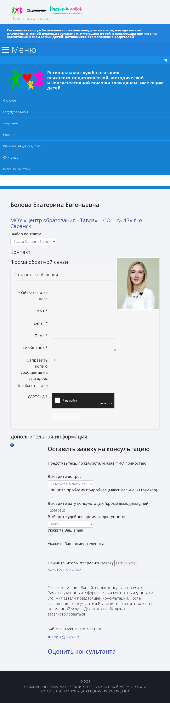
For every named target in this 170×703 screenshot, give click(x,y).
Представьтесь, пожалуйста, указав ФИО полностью (97, 463)
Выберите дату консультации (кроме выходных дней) (98, 503)
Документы (10, 123)
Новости (9, 135)
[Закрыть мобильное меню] (166, 60)
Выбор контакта (25, 233)
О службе (9, 100)
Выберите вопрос (64, 476)
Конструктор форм (64, 569)
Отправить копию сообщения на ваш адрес (34, 369)
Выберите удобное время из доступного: (86, 516)
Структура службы (15, 112)
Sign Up (72, 636)
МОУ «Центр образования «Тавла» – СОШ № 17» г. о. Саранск (76, 223)
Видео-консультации (17, 169)
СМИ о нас (10, 157)
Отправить (66, 417)
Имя (42, 310)
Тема (41, 335)
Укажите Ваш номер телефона (76, 543)
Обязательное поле (33, 295)
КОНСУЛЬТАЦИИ (14, 180)
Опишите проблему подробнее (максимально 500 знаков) (102, 489)
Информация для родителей (22, 146)
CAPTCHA (38, 396)
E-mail (41, 323)
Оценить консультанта (82, 651)
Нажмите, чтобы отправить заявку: (81, 562)
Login (56, 636)
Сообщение (35, 347)
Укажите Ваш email (65, 530)
